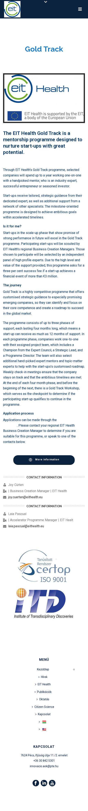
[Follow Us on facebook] (36, 783)
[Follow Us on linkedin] (44, 783)
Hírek (44, 677)
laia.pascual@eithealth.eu (26, 526)
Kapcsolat (44, 714)
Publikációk (44, 692)
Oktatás (44, 699)
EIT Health (44, 684)
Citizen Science (44, 706)
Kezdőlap (43, 669)
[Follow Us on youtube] (52, 783)
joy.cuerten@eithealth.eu (25, 497)
